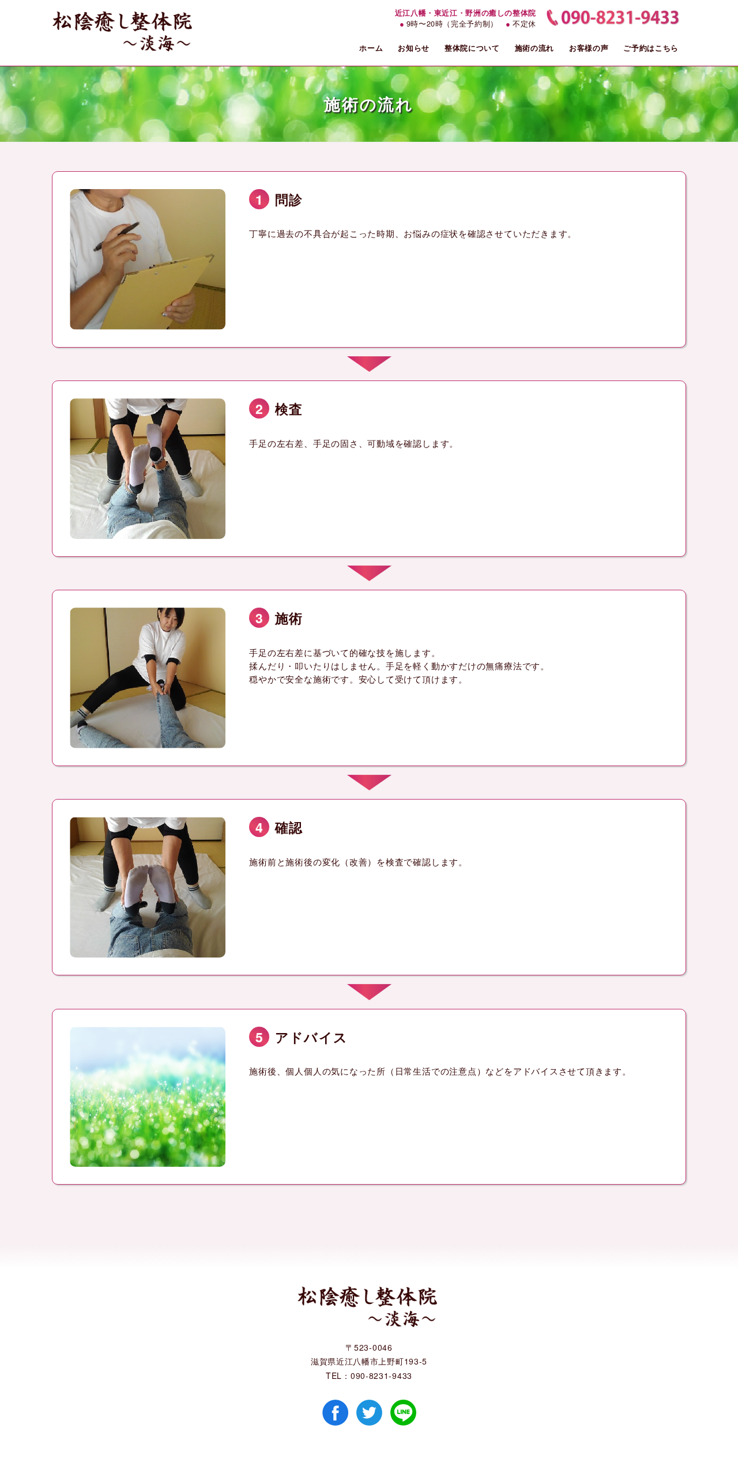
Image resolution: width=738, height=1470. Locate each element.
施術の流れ (534, 47)
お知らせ (414, 47)
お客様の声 (588, 47)
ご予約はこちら (651, 47)
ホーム (371, 47)
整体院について (472, 47)
